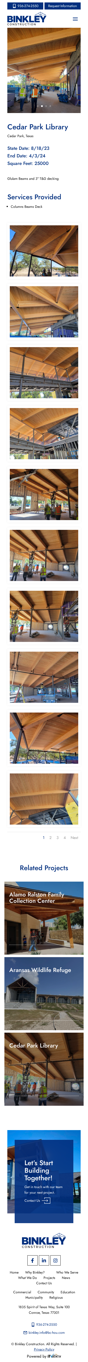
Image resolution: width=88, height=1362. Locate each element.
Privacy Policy (44, 1349)
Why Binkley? (35, 1272)
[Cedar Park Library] (44, 1069)
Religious (56, 1297)
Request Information (62, 5)
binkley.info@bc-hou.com (47, 1333)
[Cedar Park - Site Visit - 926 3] (44, 581)
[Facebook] (32, 1260)
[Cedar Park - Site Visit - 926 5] (44, 702)
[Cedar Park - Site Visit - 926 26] (44, 459)
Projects (49, 1278)
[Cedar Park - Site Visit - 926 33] (44, 276)
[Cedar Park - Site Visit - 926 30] (44, 337)
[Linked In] (44, 1260)
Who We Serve (67, 1272)
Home (14, 1272)
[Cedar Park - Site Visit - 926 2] (44, 520)
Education (68, 1292)
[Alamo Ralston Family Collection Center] (44, 918)
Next (74, 837)
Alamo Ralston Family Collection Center (36, 897)
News (66, 1278)
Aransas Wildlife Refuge (40, 970)
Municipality (34, 1297)
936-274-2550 (28, 5)
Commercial (22, 1292)
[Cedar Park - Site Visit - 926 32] (44, 763)
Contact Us (32, 1200)
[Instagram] (55, 1260)
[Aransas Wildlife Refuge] (44, 993)
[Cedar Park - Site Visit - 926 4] (44, 641)
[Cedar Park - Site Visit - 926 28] (44, 824)
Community (46, 1292)
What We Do (27, 1278)
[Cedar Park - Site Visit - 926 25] (44, 398)
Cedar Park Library (33, 1045)
